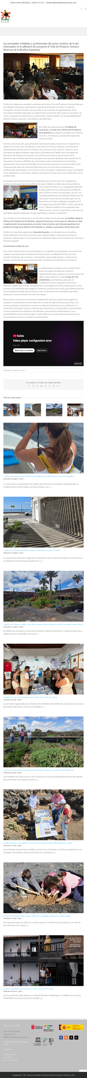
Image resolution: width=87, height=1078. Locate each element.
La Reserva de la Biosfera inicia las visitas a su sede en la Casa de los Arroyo (28, 989)
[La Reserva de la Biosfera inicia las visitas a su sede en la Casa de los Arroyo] (43, 960)
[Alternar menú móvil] (86, 9)
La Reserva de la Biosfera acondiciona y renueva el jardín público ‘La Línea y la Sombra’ (31, 550)
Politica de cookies (9, 1054)
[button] (5, 410)
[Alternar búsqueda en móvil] (81, 9)
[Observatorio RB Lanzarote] (48, 1028)
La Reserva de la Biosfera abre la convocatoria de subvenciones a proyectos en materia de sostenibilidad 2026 (38, 770)
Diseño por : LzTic (69, 1075)
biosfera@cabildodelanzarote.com (61, 2)
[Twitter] (71, 1038)
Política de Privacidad (10, 1060)
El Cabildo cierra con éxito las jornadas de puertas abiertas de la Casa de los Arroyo (30, 697)
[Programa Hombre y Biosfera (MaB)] (43, 1036)
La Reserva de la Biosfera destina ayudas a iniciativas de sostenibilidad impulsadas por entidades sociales (36, 916)
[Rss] (66, 1038)
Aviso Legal (7, 1057)
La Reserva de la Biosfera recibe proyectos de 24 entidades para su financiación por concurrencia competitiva (38, 476)
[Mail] (76, 1038)
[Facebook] (61, 1038)
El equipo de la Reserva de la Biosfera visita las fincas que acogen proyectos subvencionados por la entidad (37, 843)
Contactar (7, 1049)
